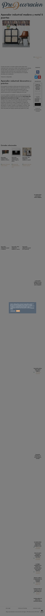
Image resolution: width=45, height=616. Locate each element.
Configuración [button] (12, 310)
